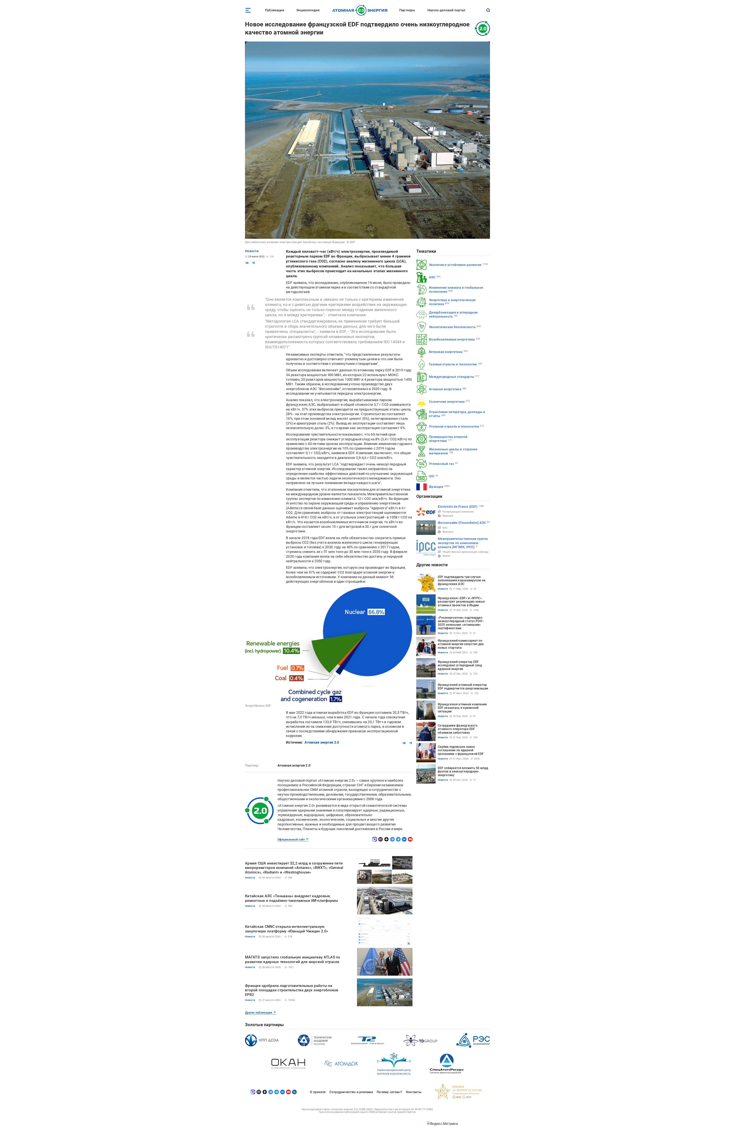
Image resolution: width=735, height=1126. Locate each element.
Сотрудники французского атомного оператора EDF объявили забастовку (457, 729)
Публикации (274, 10)
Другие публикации (258, 1012)
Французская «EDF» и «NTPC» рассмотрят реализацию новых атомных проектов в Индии (461, 601)
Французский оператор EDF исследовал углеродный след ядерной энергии (460, 665)
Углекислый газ (441, 464)
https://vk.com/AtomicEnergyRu (404, 839)
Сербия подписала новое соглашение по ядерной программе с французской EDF (461, 750)
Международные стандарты (451, 377)
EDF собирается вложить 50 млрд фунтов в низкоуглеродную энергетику (463, 771)
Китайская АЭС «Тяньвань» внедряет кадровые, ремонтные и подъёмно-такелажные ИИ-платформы (291, 898)
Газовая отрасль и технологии (453, 364)
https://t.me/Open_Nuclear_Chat (398, 839)
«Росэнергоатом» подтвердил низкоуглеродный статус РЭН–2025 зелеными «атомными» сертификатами (461, 623)
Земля (446, 555)
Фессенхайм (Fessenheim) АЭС (462, 523)
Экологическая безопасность (452, 327)
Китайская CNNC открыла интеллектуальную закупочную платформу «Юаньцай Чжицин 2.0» (286, 928)
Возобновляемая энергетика (452, 339)
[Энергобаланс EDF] (328, 644)
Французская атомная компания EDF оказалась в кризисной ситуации (462, 707)
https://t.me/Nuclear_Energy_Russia (392, 839)
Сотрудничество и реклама (351, 1092)
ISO (431, 476)
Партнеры (407, 10)
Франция (436, 487)
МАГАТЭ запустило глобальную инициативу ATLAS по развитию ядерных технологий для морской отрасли (292, 959)
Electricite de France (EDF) (457, 506)
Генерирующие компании (458, 511)
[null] (247, 263)
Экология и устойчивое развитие (455, 265)
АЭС (432, 277)
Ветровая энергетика (445, 352)
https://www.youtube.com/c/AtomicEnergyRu (410, 839)
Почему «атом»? (389, 1092)
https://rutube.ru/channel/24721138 (380, 839)
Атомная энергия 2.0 (322, 742)
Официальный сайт (291, 839)
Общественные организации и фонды (465, 551)
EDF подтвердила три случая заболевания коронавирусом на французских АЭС (462, 580)
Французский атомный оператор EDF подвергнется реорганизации (463, 686)
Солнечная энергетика (447, 401)
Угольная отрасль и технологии (454, 426)
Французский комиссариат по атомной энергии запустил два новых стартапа (461, 644)
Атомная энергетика (445, 389)
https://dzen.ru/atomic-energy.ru (386, 839)
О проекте (318, 1092)
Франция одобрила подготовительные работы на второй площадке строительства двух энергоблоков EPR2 (291, 990)
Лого (361, 10)
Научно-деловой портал (446, 10)
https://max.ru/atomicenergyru (374, 839)
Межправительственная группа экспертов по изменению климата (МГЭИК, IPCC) (463, 543)
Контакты (413, 1092)
